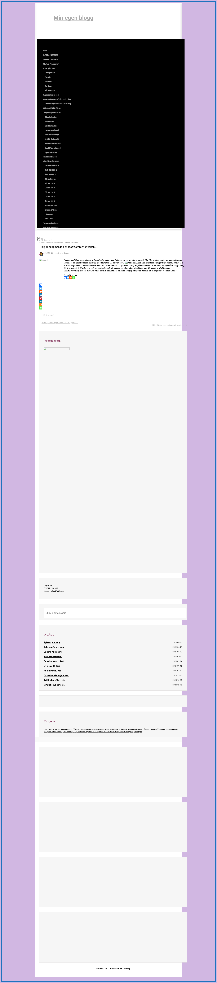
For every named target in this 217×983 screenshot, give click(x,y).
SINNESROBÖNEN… (53, 656)
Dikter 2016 (125, 732)
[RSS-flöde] (44, 17)
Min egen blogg (73, 17)
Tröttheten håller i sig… (55, 680)
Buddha (164, 729)
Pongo (66, 253)
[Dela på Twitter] (168, 318)
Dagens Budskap (68, 732)
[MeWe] (40, 301)
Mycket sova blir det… (54, 685)
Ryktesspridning (52, 642)
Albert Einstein (82, 729)
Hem (41, 238)
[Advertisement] (113, 772)
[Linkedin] (40, 295)
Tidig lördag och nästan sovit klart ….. (168, 325)
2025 (60, 729)
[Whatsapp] (73, 277)
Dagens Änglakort (53, 652)
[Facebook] (51, 17)
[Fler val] (185, 318)
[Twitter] (68, 277)
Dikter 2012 (104, 732)
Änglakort (136, 732)
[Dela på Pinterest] (177, 318)
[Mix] (40, 304)
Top (210, 976)
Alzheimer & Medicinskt (111, 729)
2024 (54, 729)
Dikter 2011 (93, 732)
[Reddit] (70, 277)
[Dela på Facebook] (173, 318)
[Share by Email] (181, 318)
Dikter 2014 (115, 732)
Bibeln (155, 729)
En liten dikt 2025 (52, 666)
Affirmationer (69, 729)
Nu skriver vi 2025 (52, 671)
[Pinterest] (40, 298)
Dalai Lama (82, 732)
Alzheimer (94, 729)
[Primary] (44, 44)
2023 (47, 729)
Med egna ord (46, 240)
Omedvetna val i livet (54, 661)
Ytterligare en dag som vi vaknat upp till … (60, 322)
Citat (171, 729)
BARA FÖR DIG (145, 729)
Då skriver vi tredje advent (56, 675)
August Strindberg (130, 729)
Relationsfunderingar (54, 647)
